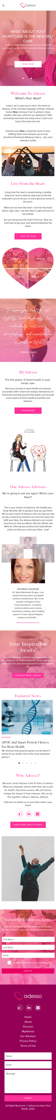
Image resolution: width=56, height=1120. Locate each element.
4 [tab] (31, 763)
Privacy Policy (28, 1041)
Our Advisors (28, 1036)
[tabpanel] (28, 48)
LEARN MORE (28, 410)
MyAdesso (28, 1031)
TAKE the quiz (28, 236)
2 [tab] (27, 78)
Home (28, 1017)
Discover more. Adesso (28, 675)
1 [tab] (23, 78)
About (28, 1022)
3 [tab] (31, 78)
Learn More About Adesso (28, 825)
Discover (28, 1026)
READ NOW (28, 57)
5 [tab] (35, 763)
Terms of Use (28, 1045)
